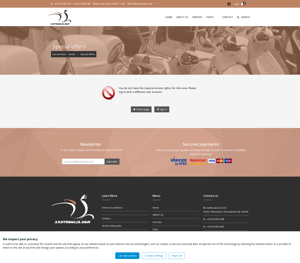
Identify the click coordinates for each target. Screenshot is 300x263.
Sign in (163, 109)
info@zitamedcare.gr (142, 3)
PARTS (210, 17)
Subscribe (111, 161)
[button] (218, 17)
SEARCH (245, 17)
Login (236, 4)
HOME (168, 17)
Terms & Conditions (112, 207)
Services (157, 222)
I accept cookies (127, 255)
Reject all (177, 255)
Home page (142, 109)
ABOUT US (182, 17)
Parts (155, 229)
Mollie (242, 150)
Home (72, 54)
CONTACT (227, 17)
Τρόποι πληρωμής (111, 225)
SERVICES (197, 17)
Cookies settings (154, 255)
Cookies (106, 218)
